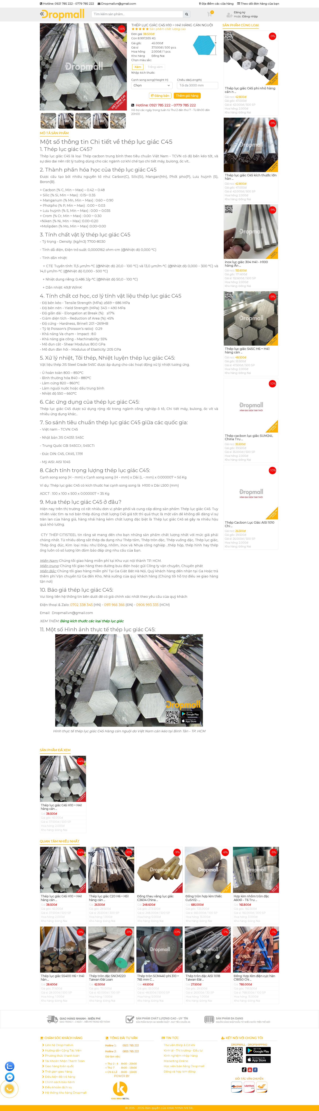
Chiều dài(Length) (189, 80)
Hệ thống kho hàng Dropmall (65, 1092)
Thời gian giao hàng (58, 1071)
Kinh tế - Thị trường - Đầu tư (183, 1050)
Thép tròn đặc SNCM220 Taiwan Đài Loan (107, 977)
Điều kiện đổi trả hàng (59, 1076)
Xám (138, 67)
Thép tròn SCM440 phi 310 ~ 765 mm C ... (158, 977)
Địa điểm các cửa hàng (217, 3)
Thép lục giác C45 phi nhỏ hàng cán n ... (250, 90)
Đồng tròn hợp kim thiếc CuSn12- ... (204, 898)
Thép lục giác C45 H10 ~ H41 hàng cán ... (61, 807)
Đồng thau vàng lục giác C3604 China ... (155, 898)
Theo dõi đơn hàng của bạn (259, 3)
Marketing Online (176, 1061)
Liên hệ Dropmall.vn (58, 1045)
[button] (46, 120)
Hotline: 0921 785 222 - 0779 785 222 (166, 105)
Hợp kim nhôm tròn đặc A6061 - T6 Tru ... (251, 898)
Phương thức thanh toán (62, 1055)
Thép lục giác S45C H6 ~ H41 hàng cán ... (247, 350)
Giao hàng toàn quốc (59, 1066)
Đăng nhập (250, 16)
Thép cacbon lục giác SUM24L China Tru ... (249, 437)
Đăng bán (161, 96)
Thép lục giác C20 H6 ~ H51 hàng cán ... (109, 898)
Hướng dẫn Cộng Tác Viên (62, 1050)
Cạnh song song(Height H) (149, 80)
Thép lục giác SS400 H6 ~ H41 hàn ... (62, 977)
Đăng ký (239, 12)
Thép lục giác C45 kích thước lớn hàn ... (251, 177)
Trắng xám (155, 67)
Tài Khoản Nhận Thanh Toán (64, 1061)
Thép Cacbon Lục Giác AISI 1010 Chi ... (249, 524)
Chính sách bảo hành (59, 1082)
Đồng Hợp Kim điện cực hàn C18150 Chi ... (254, 977)
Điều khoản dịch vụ (58, 1087)
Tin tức (172, 1038)
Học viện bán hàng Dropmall (184, 1066)
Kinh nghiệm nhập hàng (181, 1055)
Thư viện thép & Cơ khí (179, 1045)
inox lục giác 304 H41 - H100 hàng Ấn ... (246, 263)
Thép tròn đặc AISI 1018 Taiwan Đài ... (203, 977)
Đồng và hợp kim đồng (179, 1071)
